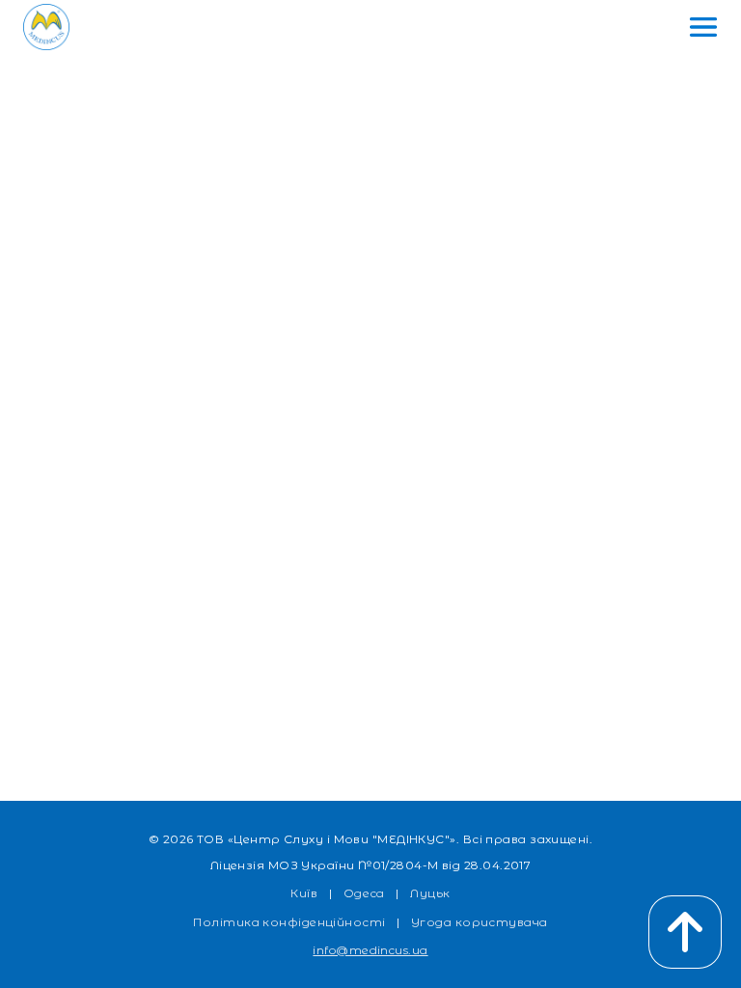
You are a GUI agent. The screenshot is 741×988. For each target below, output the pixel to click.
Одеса (364, 893)
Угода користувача (479, 922)
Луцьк (430, 893)
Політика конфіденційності (289, 922)
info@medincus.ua (370, 950)
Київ (303, 893)
